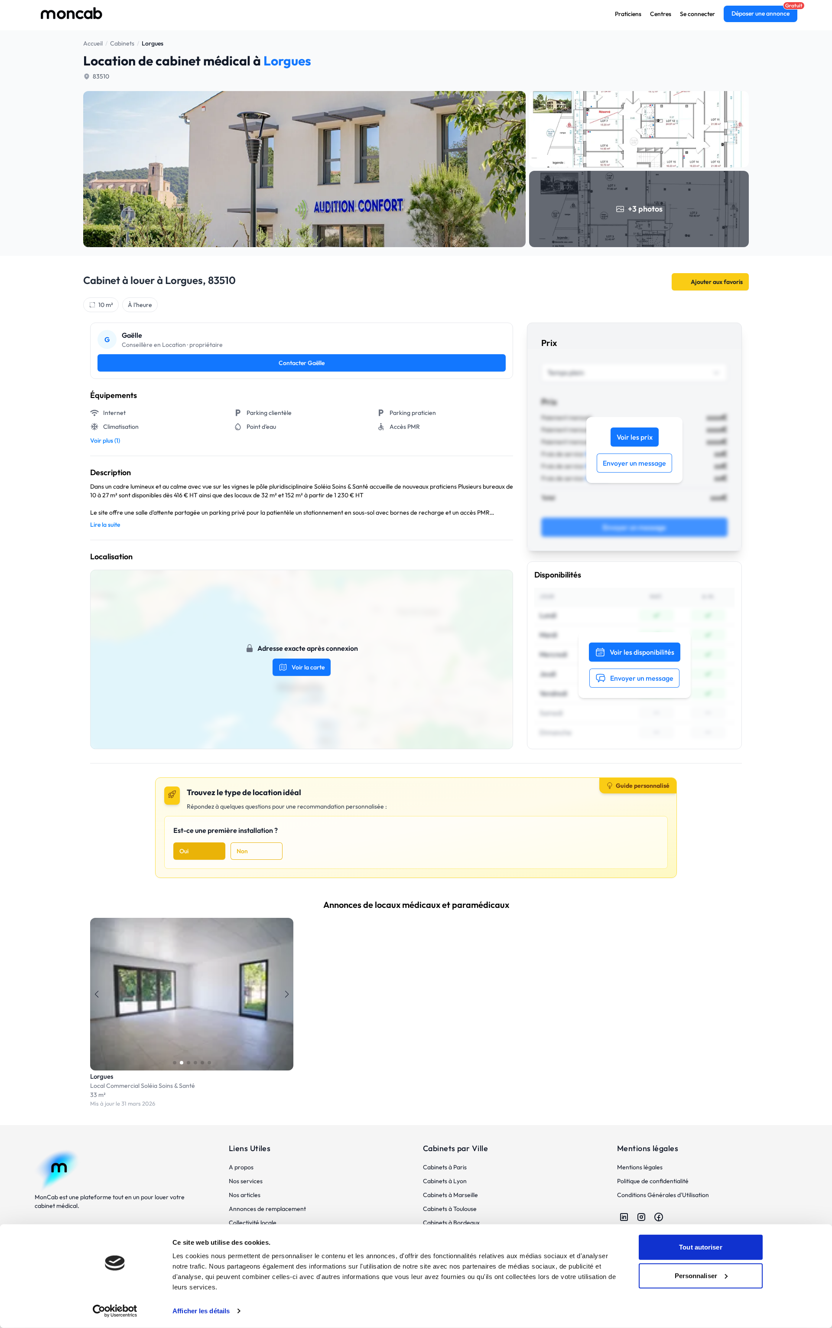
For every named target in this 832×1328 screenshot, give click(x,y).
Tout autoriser (700, 1247)
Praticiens (628, 14)
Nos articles (244, 1195)
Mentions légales (640, 1167)
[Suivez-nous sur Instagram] (641, 1217)
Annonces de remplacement (267, 1209)
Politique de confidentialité (653, 1181)
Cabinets (122, 43)
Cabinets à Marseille (450, 1195)
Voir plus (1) (105, 440)
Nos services (246, 1181)
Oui (183, 851)
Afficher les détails (201, 1311)
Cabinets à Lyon (445, 1181)
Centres (660, 14)
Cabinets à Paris (445, 1167)
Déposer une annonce (760, 13)
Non (242, 851)
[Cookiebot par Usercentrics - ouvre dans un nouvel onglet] (115, 1311)
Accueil (93, 43)
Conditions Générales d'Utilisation (663, 1195)
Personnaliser (696, 1275)
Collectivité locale (252, 1223)
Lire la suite (105, 525)
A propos (241, 1167)
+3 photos (645, 209)
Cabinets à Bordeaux (451, 1223)
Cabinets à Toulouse (450, 1209)
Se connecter (697, 14)
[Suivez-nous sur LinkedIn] (624, 1217)
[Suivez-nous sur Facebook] (659, 1217)
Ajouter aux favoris (717, 282)
